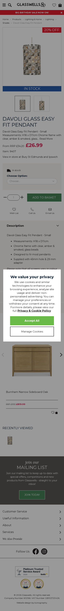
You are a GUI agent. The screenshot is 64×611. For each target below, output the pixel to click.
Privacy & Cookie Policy (34, 310)
